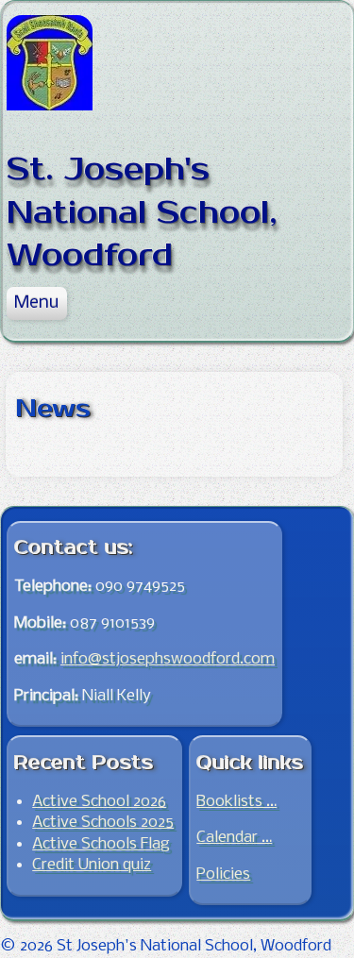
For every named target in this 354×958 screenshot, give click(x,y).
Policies (223, 874)
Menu (36, 303)
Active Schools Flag (101, 844)
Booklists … (236, 802)
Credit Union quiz (91, 865)
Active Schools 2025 (103, 823)
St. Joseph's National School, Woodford (142, 212)
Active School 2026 (99, 802)
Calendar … (234, 838)
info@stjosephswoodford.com (167, 659)
